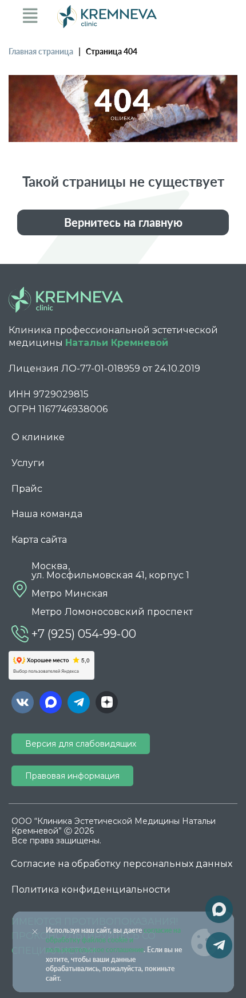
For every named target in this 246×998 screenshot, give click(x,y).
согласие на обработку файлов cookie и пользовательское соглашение (113, 940)
